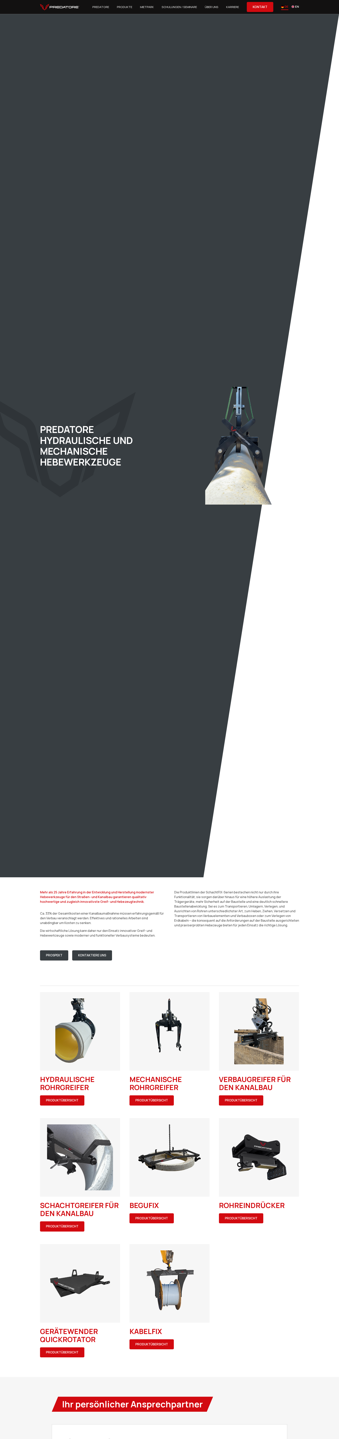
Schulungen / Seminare (179, 7)
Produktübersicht (62, 1100)
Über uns (211, 7)
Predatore (100, 7)
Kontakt (260, 7)
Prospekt (54, 955)
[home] (59, 7)
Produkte (124, 7)
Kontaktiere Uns (92, 955)
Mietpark (147, 7)
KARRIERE (232, 7)
